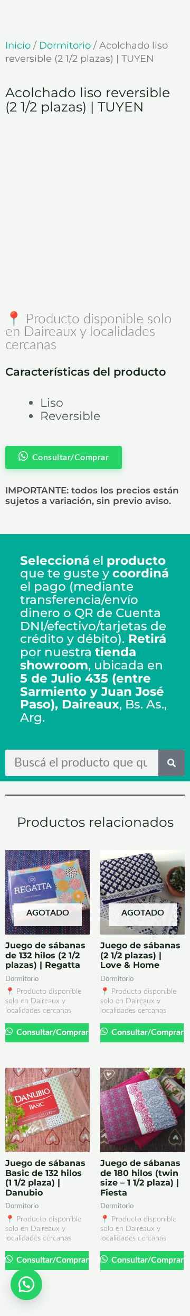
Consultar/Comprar (51, 1033)
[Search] (171, 763)
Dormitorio (65, 45)
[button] (26, 1284)
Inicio (18, 45)
